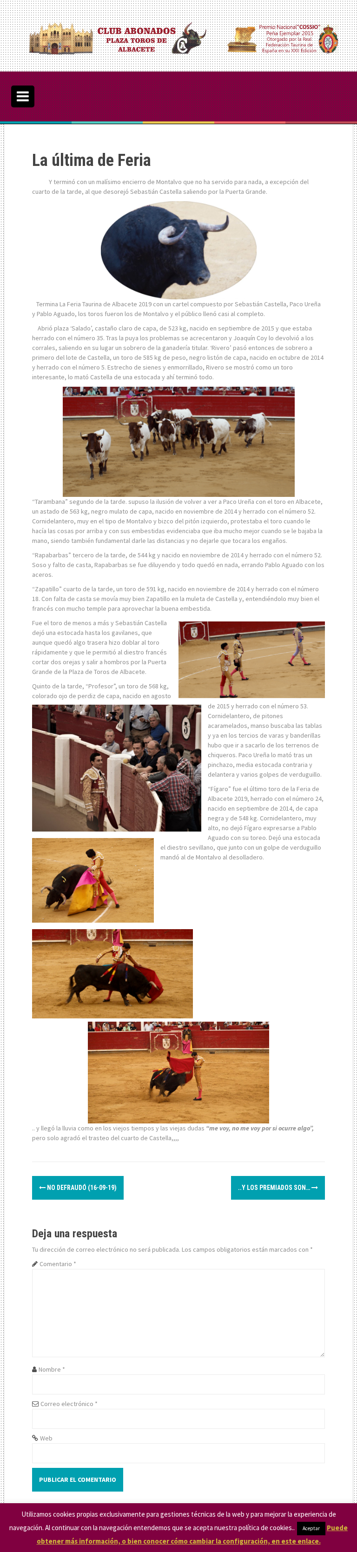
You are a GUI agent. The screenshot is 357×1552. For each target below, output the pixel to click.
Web (46, 1438)
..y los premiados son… (274, 1187)
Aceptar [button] (311, 1528)
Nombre (52, 1369)
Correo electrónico (69, 1404)
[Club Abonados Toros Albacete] (181, 35)
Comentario (58, 1264)
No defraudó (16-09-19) (81, 1187)
